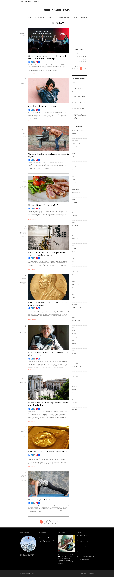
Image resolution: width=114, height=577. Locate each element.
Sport (73, 356)
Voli (72, 392)
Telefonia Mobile (75, 369)
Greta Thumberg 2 (77, 91)
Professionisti (74, 304)
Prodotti (73, 300)
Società (25, 87)
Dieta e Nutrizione (23, 187)
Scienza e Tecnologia (76, 323)
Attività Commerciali (76, 143)
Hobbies (73, 222)
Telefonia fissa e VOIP (76, 366)
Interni (73, 235)
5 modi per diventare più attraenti (43, 106)
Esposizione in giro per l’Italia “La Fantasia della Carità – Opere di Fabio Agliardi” (66, 556)
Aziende (73, 153)
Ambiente (22, 35)
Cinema (73, 163)
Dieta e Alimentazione (76, 186)
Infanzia (73, 228)
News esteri (74, 287)
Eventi (73, 205)
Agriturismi (74, 133)
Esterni (73, 199)
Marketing (74, 248)
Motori (73, 264)
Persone (73, 294)
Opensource (74, 291)
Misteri (73, 258)
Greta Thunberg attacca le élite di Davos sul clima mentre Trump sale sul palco (47, 57)
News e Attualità (23, 233)
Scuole (73, 330)
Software (74, 353)
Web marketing (75, 409)
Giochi (73, 212)
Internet (73, 232)
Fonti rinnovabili (75, 209)
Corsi (73, 176)
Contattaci (36, 1)
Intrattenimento (75, 238)
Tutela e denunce (75, 376)
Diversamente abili (76, 192)
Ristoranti (74, 317)
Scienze (73, 327)
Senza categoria (23, 235)
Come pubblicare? (64, 17)
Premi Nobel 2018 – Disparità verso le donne (47, 452)
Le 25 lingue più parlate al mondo (86, 551)
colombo (24, 129)
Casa (73, 159)
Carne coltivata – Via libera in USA (43, 205)
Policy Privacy (28, 1)
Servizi (73, 340)
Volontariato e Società (76, 396)
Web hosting (74, 405)
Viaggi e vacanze (75, 389)
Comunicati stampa (76, 169)
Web (73, 399)
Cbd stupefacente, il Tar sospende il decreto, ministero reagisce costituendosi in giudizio (87, 558)
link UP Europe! (31, 573)
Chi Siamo (51, 17)
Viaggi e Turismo (75, 386)
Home (22, 1)
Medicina (74, 251)
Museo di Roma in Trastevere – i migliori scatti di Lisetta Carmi (48, 354)
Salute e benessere (76, 320)
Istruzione (74, 241)
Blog (73, 156)
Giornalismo (74, 215)
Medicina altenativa (76, 255)
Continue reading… (32, 73)
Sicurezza (74, 346)
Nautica (73, 281)
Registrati (84, 17)
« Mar (73, 72)
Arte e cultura (75, 140)
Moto (73, 261)
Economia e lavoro (76, 195)
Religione (73, 310)
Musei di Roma (23, 332)
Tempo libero (74, 373)
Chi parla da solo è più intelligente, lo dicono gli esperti (48, 155)
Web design (74, 402)
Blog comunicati (39, 17)
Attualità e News (75, 146)
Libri (73, 245)
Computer (74, 166)
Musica (73, 274)
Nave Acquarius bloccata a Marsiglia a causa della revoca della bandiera (47, 253)
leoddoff (25, 228)
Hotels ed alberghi (75, 225)
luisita (25, 31)
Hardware (74, 218)
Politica (73, 297)
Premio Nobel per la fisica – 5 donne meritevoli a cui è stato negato (48, 303)
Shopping (74, 343)
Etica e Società (23, 232)
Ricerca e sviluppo (75, 314)
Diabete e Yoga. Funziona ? (40, 499)
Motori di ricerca (75, 268)
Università (74, 382)
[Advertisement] (78, 32)
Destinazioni (74, 182)
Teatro (73, 360)
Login (75, 17)
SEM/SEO (74, 333)
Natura (73, 277)
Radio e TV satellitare (76, 307)
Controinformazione (76, 172)
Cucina (73, 179)
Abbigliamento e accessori (77, 130)
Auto (73, 150)
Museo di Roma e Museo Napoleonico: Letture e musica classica (48, 404)
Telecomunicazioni (75, 363)
